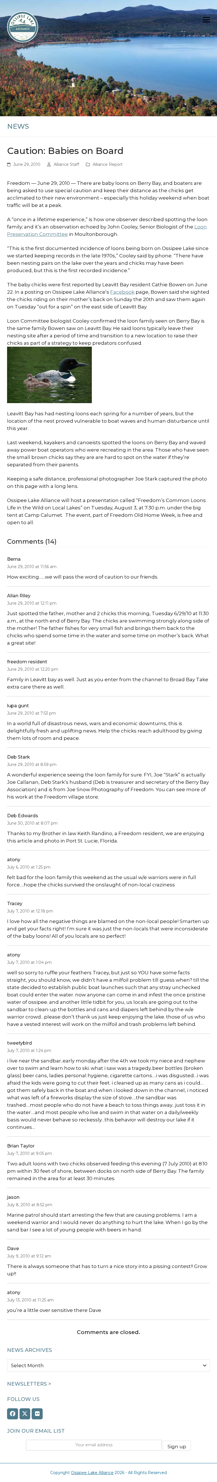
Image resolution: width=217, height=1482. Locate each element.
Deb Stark (18, 757)
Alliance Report (108, 164)
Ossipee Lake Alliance (92, 1472)
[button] (206, 19)
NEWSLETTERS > (29, 1384)
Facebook (122, 292)
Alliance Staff (66, 164)
